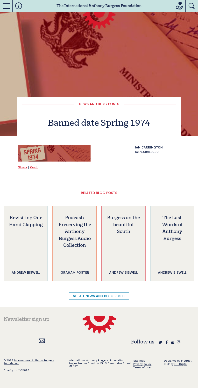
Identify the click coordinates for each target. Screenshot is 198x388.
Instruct (186, 360)
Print (34, 167)
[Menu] (6, 6)
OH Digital (180, 364)
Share (22, 167)
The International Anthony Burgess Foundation (99, 6)
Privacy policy (142, 364)
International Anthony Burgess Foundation (29, 362)
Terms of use (142, 367)
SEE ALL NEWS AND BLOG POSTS (99, 296)
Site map (139, 360)
